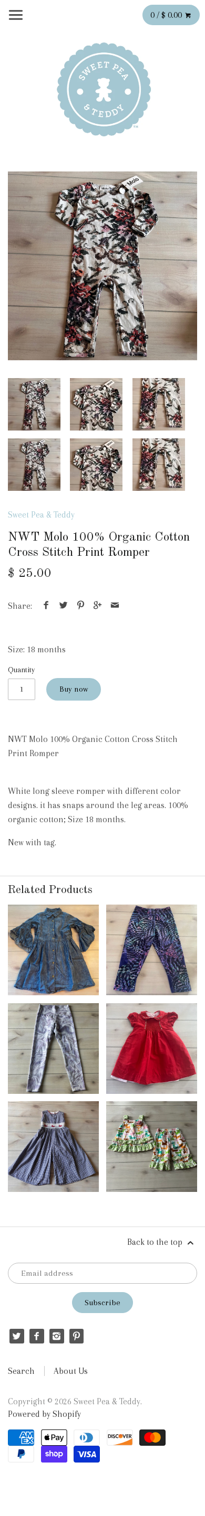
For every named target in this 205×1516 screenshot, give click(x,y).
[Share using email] (114, 606)
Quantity (21, 669)
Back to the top (155, 1242)
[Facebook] (36, 1336)
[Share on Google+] (98, 606)
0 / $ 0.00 (167, 15)
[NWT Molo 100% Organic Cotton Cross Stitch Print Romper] (102, 265)
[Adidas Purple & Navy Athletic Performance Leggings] (151, 950)
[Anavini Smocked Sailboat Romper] (53, 1146)
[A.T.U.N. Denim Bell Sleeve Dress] (53, 950)
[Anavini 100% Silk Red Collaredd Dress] (151, 1048)
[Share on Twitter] (63, 606)
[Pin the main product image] (80, 606)
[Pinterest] (76, 1336)
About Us (71, 1371)
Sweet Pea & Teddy (41, 515)
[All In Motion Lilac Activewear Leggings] (53, 1048)
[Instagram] (56, 1336)
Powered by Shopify (44, 1414)
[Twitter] (16, 1336)
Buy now (73, 689)
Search (21, 1371)
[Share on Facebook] (46, 606)
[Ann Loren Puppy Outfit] (151, 1146)
